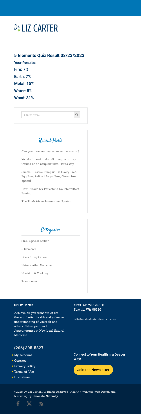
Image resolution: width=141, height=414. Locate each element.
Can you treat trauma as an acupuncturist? (50, 151)
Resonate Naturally (45, 396)
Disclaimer (22, 377)
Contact (20, 361)
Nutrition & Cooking (34, 273)
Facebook (16, 404)
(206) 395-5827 (29, 348)
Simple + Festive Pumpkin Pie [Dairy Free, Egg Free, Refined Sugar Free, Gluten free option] (49, 176)
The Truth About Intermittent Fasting (46, 201)
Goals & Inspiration (34, 257)
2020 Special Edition (35, 241)
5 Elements (28, 249)
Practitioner (29, 281)
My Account (23, 355)
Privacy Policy (24, 366)
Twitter (28, 404)
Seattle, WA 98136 (87, 309)
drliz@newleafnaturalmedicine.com (95, 319)
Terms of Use (24, 372)
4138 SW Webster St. (89, 305)
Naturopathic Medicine (36, 265)
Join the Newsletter (93, 370)
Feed (40, 404)
